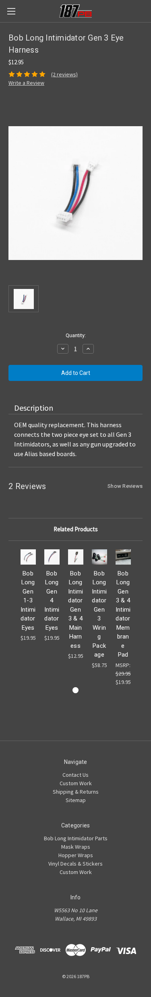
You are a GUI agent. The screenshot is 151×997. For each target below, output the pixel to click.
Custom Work (76, 783)
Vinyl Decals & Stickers (75, 863)
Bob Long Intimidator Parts (76, 838)
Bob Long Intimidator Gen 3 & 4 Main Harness (75, 609)
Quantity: (76, 335)
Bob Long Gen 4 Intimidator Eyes (52, 600)
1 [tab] (75, 690)
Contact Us (75, 774)
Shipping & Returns (76, 791)
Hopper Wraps (75, 855)
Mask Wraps (75, 846)
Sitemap (76, 800)
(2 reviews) (64, 74)
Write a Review (26, 82)
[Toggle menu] (11, 11)
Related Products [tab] (76, 529)
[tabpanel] (28, 595)
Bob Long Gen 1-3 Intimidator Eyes (28, 600)
